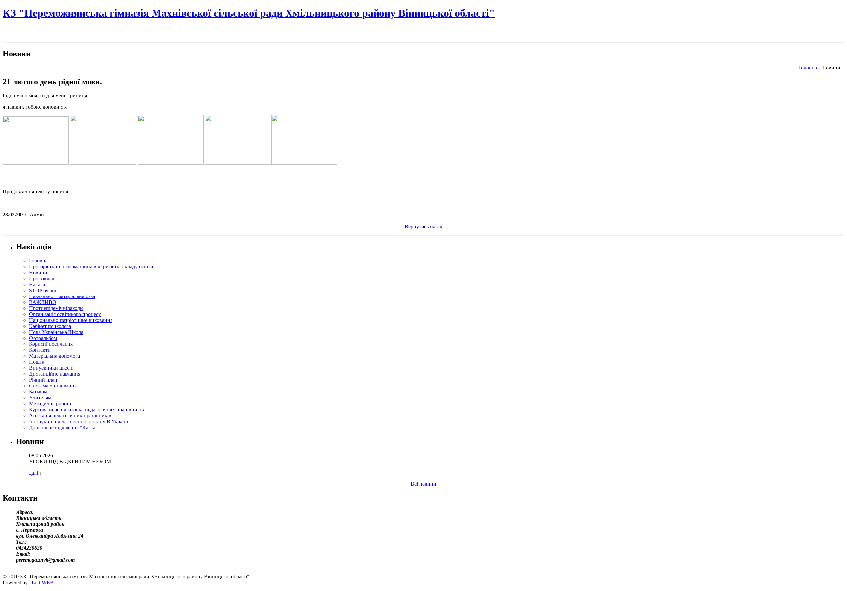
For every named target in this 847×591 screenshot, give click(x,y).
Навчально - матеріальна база (62, 296)
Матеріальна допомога (54, 356)
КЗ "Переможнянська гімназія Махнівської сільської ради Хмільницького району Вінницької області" (249, 13)
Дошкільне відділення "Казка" (63, 427)
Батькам (38, 391)
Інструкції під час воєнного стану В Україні (78, 421)
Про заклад (41, 278)
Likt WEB (43, 582)
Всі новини (423, 484)
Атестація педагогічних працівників (70, 415)
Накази (37, 284)
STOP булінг (43, 290)
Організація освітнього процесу (65, 314)
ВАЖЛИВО (42, 302)
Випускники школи (51, 368)
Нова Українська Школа (56, 332)
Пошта (36, 362)
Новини (38, 272)
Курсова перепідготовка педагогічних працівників (86, 409)
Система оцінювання (53, 385)
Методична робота (50, 403)
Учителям (40, 397)
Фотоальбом (43, 338)
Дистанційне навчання (54, 374)
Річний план (43, 380)
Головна (807, 67)
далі (33, 473)
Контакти (40, 350)
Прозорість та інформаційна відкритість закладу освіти (91, 266)
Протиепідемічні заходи (56, 308)
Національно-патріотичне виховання (70, 320)
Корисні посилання (51, 344)
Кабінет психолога (50, 326)
